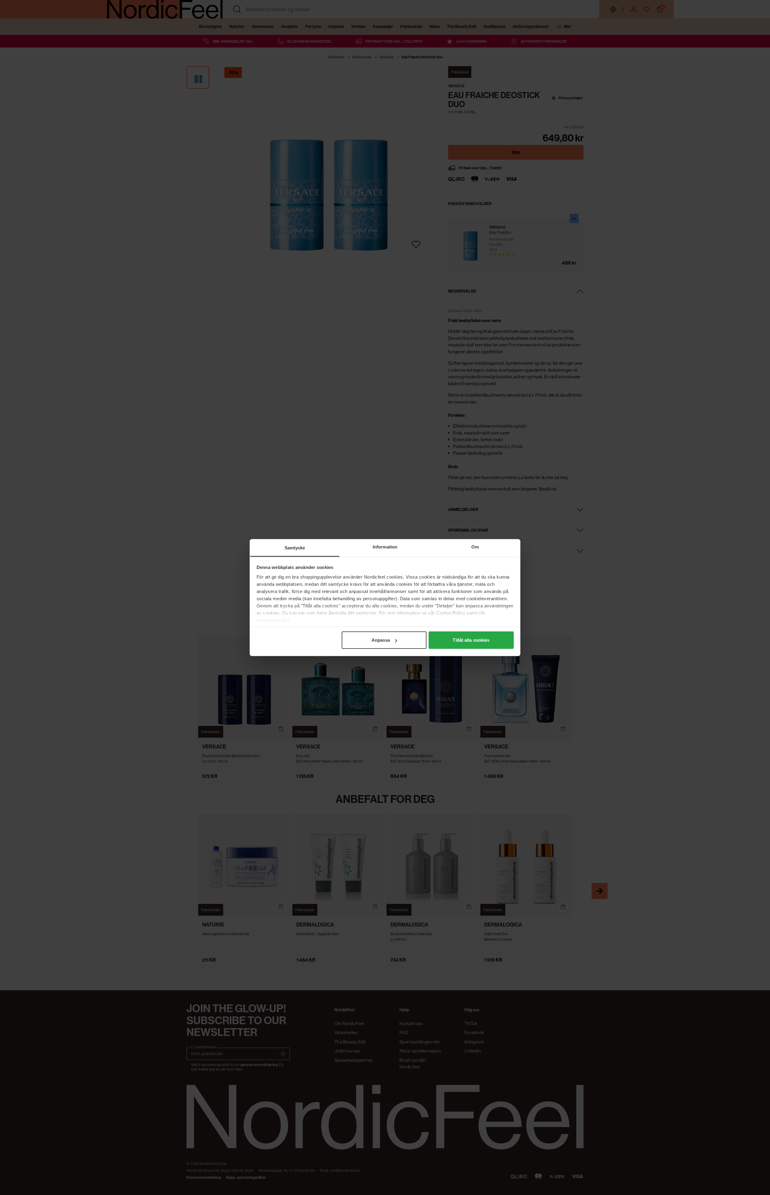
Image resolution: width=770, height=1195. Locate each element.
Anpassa (380, 640)
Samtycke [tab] (295, 547)
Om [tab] (475, 546)
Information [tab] (385, 546)
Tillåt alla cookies (471, 640)
